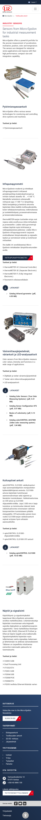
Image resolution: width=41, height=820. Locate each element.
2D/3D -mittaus (12, 739)
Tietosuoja (7, 815)
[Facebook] (16, 803)
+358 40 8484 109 (15, 782)
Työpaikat (10, 761)
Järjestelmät (11, 742)
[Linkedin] (24, 803)
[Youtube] (20, 803)
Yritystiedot (7, 811)
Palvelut (9, 764)
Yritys (8, 758)
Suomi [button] (33, 2)
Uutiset (9, 755)
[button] (25, 815)
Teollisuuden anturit (14, 736)
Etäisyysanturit (12, 732)
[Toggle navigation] (35, 9)
